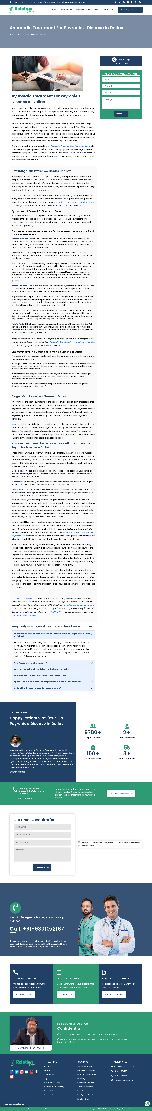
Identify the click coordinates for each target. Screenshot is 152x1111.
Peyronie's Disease (85, 1082)
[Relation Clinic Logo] (21, 9)
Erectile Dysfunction (86, 1070)
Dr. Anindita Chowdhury (54, 1086)
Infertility (81, 1078)
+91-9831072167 (53, 2)
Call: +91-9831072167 (37, 928)
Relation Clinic (18, 424)
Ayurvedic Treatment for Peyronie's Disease (71, 146)
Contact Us (108, 9)
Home (54, 9)
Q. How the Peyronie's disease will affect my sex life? (40, 675)
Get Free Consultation (120, 793)
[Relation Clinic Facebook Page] (116, 2)
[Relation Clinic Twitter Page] (120, 2)
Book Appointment (129, 10)
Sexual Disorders (84, 1066)
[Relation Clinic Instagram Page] (124, 2)
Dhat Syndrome (84, 1091)
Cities (19, 34)
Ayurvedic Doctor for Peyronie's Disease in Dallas (72, 342)
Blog (96, 9)
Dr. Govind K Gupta (52, 1082)
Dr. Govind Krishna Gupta (23, 598)
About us (48, 1066)
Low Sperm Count (85, 1095)
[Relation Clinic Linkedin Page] (128, 2)
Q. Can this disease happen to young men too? (37, 688)
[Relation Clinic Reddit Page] (136, 2)
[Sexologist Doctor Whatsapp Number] (147, 1104)
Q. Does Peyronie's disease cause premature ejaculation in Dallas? (47, 681)
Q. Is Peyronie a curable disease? (30, 663)
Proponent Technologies (47, 1109)
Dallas (26, 34)
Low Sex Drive (83, 1099)
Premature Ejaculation (87, 1074)
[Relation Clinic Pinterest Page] (140, 2)
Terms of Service (51, 1095)
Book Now (119, 114)
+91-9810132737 (120, 1075)
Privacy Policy (49, 1091)
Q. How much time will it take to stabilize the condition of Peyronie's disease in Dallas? (52, 634)
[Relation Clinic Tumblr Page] (132, 2)
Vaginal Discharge (85, 1086)
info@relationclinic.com (75, 2)
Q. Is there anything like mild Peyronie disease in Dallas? (42, 669)
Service (47, 1070)
